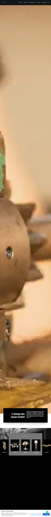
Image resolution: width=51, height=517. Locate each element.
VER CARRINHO (44, 2)
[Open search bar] (48, 2)
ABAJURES (4, 452)
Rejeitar (39, 514)
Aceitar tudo (46, 514)
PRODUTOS (20, 2)
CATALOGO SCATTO (32, 2)
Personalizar (33, 514)
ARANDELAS (36, 452)
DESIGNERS (25, 2)
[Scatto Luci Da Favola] (4, 2)
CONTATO (38, 2)
